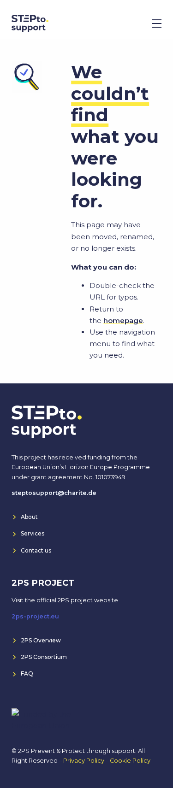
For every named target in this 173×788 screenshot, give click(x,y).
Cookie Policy (130, 760)
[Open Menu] (156, 23)
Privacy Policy (83, 760)
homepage (123, 320)
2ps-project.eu (35, 616)
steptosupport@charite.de (54, 492)
